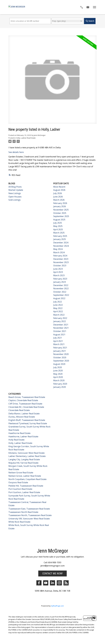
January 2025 (59, 239)
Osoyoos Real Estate (18, 482)
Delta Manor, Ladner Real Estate (24, 413)
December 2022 (60, 285)
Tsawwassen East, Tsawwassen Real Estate (29, 508)
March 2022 (59, 314)
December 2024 (60, 242)
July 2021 (57, 337)
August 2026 (59, 190)
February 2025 (60, 236)
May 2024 (57, 249)
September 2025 (61, 216)
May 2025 (57, 226)
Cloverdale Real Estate (19, 410)
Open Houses (15, 196)
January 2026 (59, 206)
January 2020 (59, 387)
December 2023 (60, 259)
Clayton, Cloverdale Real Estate (23, 400)
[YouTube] (45, 582)
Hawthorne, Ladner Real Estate (23, 436)
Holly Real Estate (16, 439)
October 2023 (59, 265)
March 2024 (59, 252)
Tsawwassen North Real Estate (23, 512)
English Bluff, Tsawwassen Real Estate (26, 420)
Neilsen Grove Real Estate (20, 472)
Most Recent (59, 186)
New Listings (14, 193)
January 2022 (59, 321)
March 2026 (59, 199)
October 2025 (59, 213)
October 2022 (59, 291)
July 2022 (57, 301)
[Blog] (66, 582)
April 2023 (58, 272)
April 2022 (58, 311)
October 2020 (59, 357)
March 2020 (59, 380)
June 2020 (58, 370)
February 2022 (60, 318)
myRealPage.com (57, 606)
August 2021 (59, 334)
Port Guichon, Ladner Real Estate (24, 492)
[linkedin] (52, 582)
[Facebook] (38, 582)
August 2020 (59, 364)
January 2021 (59, 351)
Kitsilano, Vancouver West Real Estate (26, 453)
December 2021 (60, 324)
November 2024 (61, 245)
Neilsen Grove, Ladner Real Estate (24, 475)
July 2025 (57, 222)
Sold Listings (14, 199)
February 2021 (60, 347)
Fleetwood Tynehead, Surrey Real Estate (27, 423)
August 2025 (59, 219)
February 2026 (60, 203)
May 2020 (57, 374)
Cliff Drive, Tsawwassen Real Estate (25, 403)
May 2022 (57, 308)
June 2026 (58, 196)
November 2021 (61, 327)
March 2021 (59, 344)
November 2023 (61, 262)
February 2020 (60, 383)
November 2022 (61, 288)
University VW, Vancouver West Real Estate (29, 518)
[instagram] (59, 582)
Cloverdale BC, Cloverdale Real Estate (26, 407)
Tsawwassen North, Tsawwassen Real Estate (30, 515)
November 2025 (61, 209)
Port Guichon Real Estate (20, 489)
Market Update (15, 190)
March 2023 (59, 275)
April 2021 (58, 341)
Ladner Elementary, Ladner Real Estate (27, 456)
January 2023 (59, 282)
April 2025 (58, 229)
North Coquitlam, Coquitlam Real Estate (27, 479)
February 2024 (60, 255)
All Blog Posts (15, 186)
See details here (16, 152)
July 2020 (57, 367)
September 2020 (61, 360)
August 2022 (59, 298)
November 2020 (61, 354)
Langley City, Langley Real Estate (24, 459)
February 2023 (60, 278)
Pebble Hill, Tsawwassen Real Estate (25, 485)
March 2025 (59, 232)
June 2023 (58, 268)
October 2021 (59, 331)
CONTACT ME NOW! (52, 573)
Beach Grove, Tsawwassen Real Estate (26, 397)
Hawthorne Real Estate (19, 433)
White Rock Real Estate (19, 521)
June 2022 (58, 304)
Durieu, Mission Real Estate (21, 416)
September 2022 (61, 295)
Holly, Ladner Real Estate (26, 138)
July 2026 (57, 193)
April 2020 (58, 377)
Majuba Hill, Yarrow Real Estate (23, 462)
